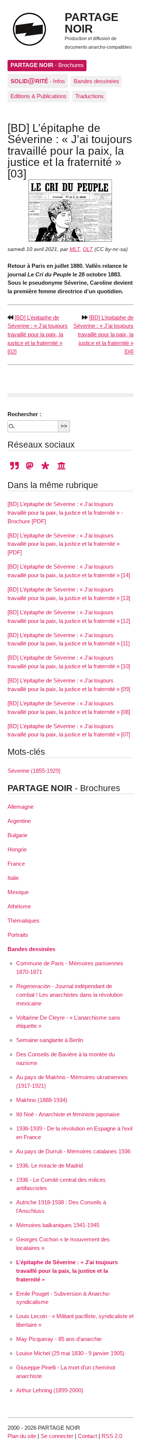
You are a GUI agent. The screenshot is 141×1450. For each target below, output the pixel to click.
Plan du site (22, 1436)
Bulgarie (17, 835)
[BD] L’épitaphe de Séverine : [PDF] (61, 544)
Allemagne (20, 806)
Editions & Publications (39, 96)
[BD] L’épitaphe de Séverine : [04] (103, 334)
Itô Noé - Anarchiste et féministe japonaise (68, 1114)
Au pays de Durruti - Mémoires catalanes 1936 (73, 1151)
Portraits (18, 935)
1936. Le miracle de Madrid (49, 1165)
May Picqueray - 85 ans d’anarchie (59, 1339)
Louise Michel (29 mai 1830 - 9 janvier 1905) (70, 1353)
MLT (75, 249)
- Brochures (47, 65)
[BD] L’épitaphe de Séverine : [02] (38, 334)
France (16, 863)
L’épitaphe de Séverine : (67, 1271)
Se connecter (57, 1436)
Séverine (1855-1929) (34, 771)
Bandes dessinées (96, 81)
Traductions (89, 96)
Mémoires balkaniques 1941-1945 (57, 1225)
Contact (87, 1436)
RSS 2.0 (112, 1436)
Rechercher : (24, 414)
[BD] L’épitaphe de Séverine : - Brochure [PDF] (65, 512)
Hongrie (17, 849)
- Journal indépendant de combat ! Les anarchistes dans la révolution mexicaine (69, 994)
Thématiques (23, 920)
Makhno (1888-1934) (41, 1100)
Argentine (19, 821)
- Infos (38, 80)
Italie (13, 878)
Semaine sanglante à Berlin (49, 1040)
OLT (88, 249)
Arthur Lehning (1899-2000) (49, 1390)
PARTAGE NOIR (91, 22)
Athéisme (19, 906)
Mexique (18, 892)
